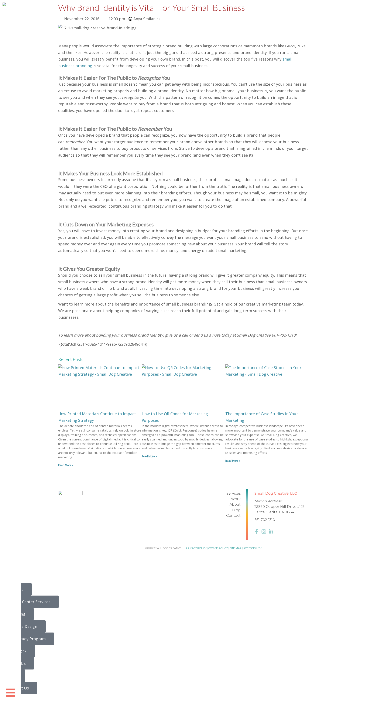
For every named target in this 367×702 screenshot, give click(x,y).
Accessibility (252, 548)
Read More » (65, 465)
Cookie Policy (218, 548)
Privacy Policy (196, 548)
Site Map (235, 548)
